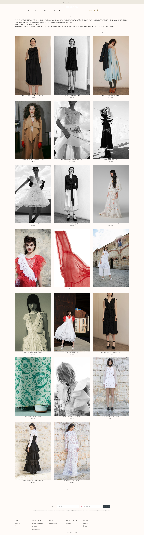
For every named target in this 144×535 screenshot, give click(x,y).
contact (54, 11)
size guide (17, 523)
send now (107, 506)
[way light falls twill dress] (72, 65)
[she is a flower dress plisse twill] (33, 65)
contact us (69, 522)
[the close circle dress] (111, 130)
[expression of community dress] (111, 194)
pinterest (85, 525)
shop (49, 11)
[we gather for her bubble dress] (33, 194)
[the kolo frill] (33, 258)
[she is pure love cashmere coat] (33, 130)
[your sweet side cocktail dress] (111, 322)
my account (89, 10)
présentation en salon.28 (39, 11)
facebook (85, 522)
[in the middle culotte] (111, 258)
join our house (53, 523)
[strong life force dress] (72, 451)
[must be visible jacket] (72, 194)
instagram (85, 523)
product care (35, 522)
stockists (68, 523)
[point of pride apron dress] (33, 322)
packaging (34, 526)
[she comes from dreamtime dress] (72, 130)
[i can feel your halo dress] (72, 386)
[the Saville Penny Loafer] (33, 386)
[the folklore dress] (72, 322)
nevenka (72, 6)
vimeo (84, 528)
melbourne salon (53, 522)
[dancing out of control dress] (33, 451)
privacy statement (36, 529)
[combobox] (82, 506)
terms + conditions (37, 528)
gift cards (17, 525)
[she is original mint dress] (111, 65)
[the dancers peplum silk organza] (72, 258)
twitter (85, 526)
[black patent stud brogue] (111, 386)
